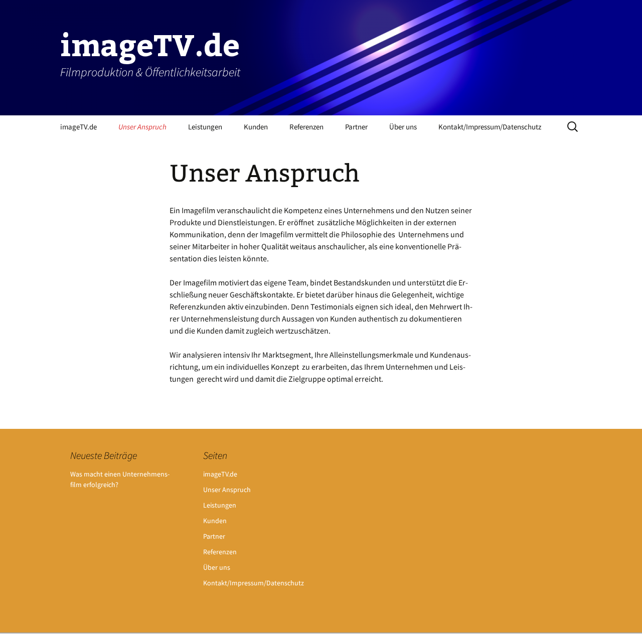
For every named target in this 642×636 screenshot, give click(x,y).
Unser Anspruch (142, 126)
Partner (356, 126)
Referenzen (306, 126)
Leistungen (205, 126)
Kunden (256, 126)
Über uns (403, 126)
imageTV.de (78, 126)
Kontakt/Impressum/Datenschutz (489, 126)
